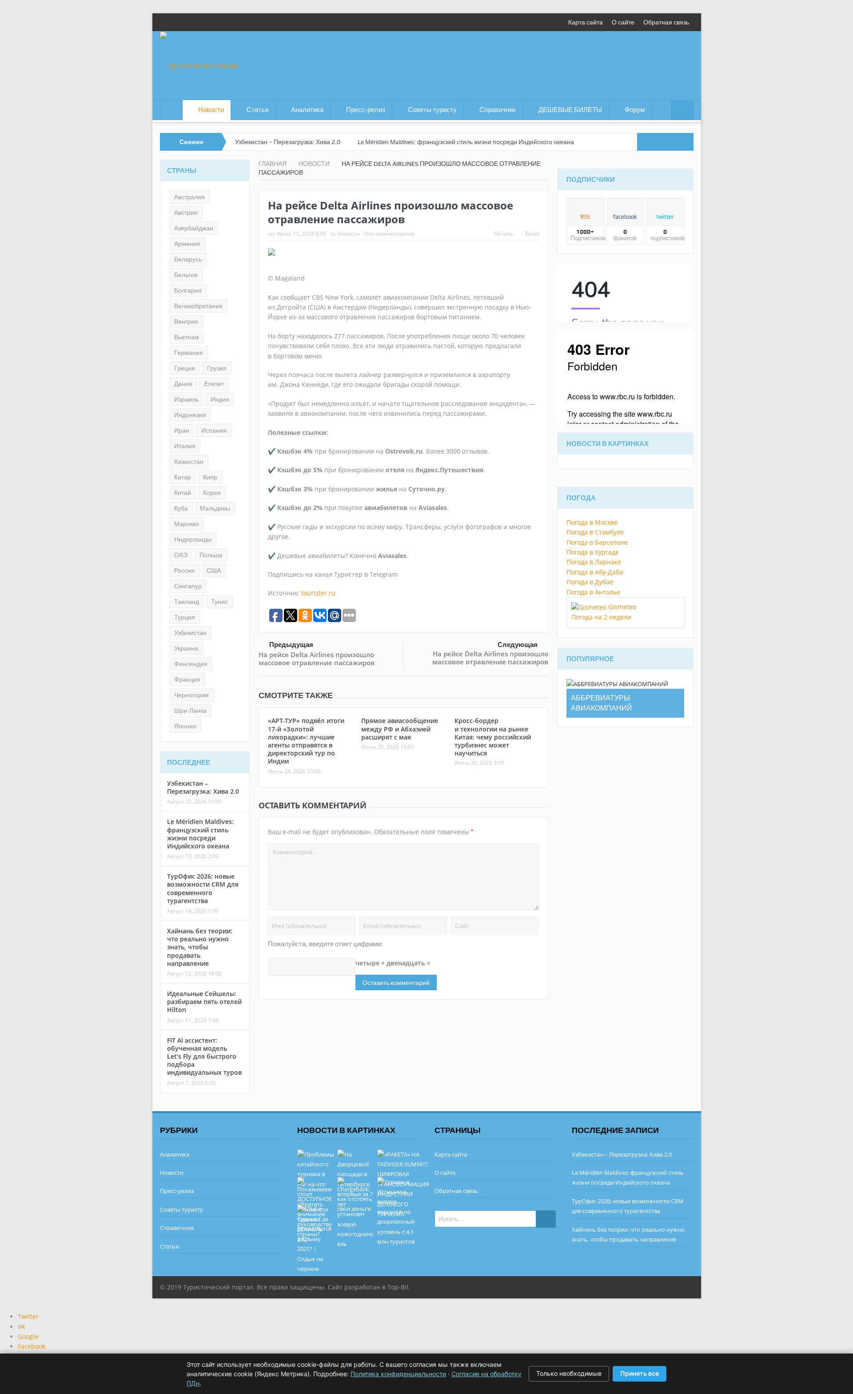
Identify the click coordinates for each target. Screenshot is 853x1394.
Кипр (210, 477)
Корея (212, 492)
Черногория (191, 695)
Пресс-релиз (365, 110)
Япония (185, 726)
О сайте (623, 22)
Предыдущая (291, 645)
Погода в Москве (592, 522)
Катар (182, 477)
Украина (186, 648)
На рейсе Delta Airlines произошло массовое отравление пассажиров (317, 658)
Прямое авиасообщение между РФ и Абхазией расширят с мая (399, 728)
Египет (214, 383)
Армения (187, 243)
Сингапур (188, 586)
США (214, 570)
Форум (635, 110)
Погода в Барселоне (597, 542)
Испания (214, 430)
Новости (211, 110)
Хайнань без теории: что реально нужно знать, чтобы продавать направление (199, 947)
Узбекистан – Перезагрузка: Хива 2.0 (287, 141)
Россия (184, 570)
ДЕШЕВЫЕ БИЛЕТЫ (570, 110)
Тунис (219, 601)
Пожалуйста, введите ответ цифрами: (325, 944)
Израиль (186, 399)
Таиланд (186, 601)
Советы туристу (432, 110)
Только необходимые (569, 1373)
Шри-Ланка (190, 710)
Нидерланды (192, 539)
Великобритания (198, 305)
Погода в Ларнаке (593, 562)
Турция (184, 617)
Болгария (188, 290)
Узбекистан (190, 632)
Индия (220, 399)
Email (532, 233)
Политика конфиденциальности (398, 1374)
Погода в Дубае (589, 582)
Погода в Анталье (593, 592)
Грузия (217, 368)
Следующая (518, 645)
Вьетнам (186, 337)
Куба (181, 508)
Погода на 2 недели (601, 617)
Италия (184, 446)
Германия (188, 352)
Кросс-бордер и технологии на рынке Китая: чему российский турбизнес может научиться (492, 736)
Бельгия (186, 274)
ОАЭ (180, 554)
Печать (503, 233)
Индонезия (190, 414)
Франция (187, 679)
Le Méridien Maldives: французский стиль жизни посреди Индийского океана (466, 141)
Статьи (257, 110)
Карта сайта (585, 22)
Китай (182, 492)
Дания (183, 383)
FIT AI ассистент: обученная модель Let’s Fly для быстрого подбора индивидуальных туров (204, 1056)
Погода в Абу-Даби (594, 572)
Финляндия (190, 663)
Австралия (189, 197)
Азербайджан (193, 228)
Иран (181, 430)
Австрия (186, 212)
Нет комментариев (389, 233)
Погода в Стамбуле (595, 532)
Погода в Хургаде (592, 552)
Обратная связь (666, 22)
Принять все (639, 1373)
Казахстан (188, 461)
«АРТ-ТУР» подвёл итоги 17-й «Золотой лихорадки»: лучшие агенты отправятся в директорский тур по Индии (306, 740)
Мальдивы (215, 508)
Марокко (186, 523)
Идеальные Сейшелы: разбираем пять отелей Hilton (204, 1001)
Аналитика (307, 110)
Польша (211, 554)
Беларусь (188, 259)
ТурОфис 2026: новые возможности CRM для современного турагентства (203, 888)
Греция (184, 368)
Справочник (497, 110)
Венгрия (186, 321)
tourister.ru (318, 593)
